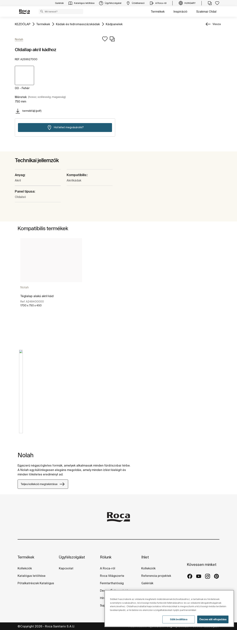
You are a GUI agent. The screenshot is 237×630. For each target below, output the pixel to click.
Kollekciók (25, 568)
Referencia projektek (156, 575)
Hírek (103, 598)
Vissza (217, 24)
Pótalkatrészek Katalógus (36, 583)
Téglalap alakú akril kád (37, 296)
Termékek (158, 11)
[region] (169, 608)
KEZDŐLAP (22, 24)
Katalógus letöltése (32, 575)
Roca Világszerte (112, 575)
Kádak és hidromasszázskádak (78, 24)
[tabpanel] (51, 275)
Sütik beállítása (178, 619)
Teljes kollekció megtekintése (39, 484)
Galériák (147, 583)
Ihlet (145, 557)
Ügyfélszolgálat (72, 557)
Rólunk (105, 557)
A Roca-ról (107, 568)
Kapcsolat (66, 568)
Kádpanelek (114, 24)
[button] (42, 11)
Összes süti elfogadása (212, 619)
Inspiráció (180, 11)
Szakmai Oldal (206, 11)
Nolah (24, 287)
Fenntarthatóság (112, 583)
